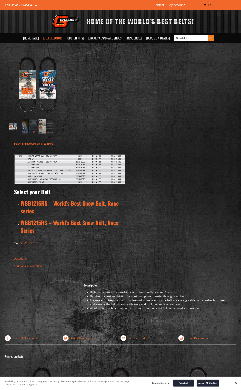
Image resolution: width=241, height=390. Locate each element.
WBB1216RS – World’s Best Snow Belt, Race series (70, 207)
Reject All (183, 382)
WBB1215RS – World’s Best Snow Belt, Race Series (70, 226)
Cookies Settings (160, 382)
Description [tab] (21, 258)
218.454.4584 (28, 5)
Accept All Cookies (207, 382)
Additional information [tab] (28, 266)
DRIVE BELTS (27, 243)
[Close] (235, 382)
